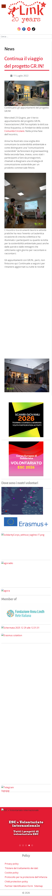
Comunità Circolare (14, 131)
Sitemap (38, 886)
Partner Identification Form (19, 886)
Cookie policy (11, 872)
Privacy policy (12, 863)
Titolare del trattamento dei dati (21, 868)
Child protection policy (16, 881)
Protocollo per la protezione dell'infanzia (26, 877)
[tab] (20, 845)
